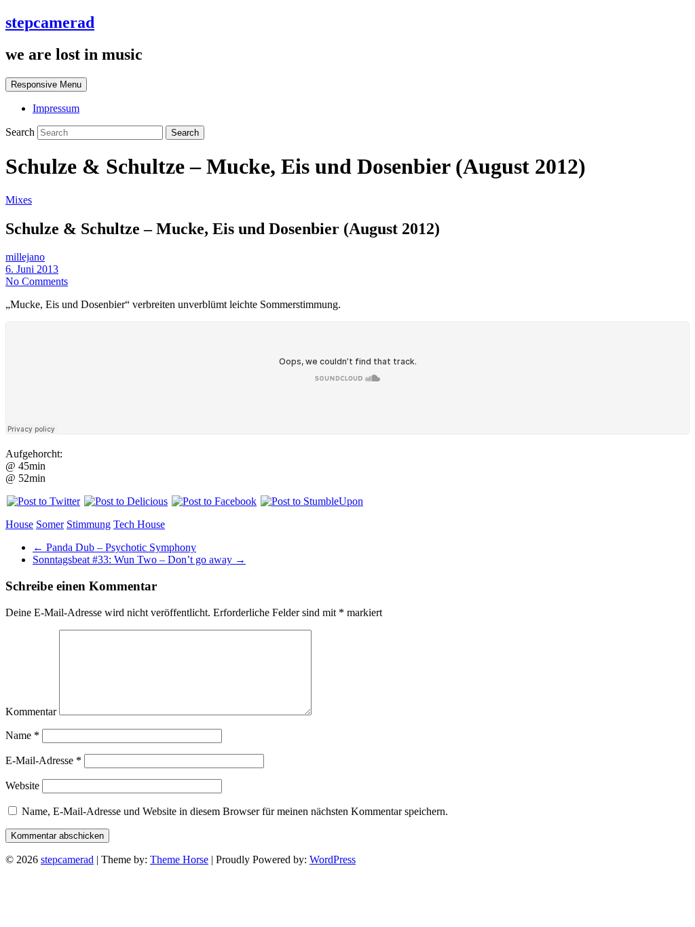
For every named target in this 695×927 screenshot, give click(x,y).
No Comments (36, 281)
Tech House (139, 524)
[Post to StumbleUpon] (311, 501)
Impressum (56, 108)
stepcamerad (49, 22)
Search (21, 132)
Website (22, 785)
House (19, 524)
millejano (25, 257)
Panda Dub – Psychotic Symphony (114, 547)
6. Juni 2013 (31, 269)
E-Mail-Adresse (43, 760)
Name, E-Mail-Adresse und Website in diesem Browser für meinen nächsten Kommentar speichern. (235, 811)
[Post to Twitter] (42, 501)
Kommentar (30, 711)
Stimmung (89, 524)
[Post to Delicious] (125, 501)
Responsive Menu (46, 84)
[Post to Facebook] (213, 501)
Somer (50, 524)
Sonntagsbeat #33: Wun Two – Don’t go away (139, 559)
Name (22, 735)
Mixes (18, 200)
